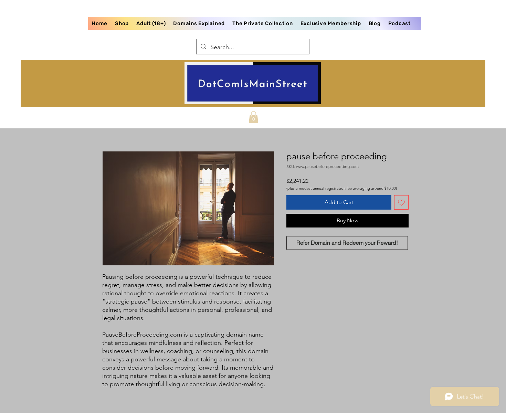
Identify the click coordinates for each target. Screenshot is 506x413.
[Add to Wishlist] (401, 202)
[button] (254, 117)
